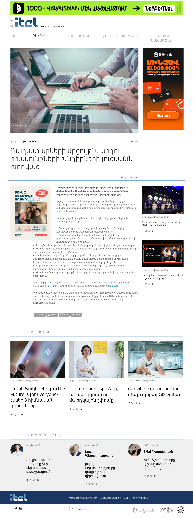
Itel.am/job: (60, 26)
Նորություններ (31, 142)
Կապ (125, 498)
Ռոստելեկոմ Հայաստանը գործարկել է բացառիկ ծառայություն (162, 277)
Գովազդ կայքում (140, 498)
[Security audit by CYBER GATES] (167, 510)
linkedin (77, 314)
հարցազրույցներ (120, 36)
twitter (53, 314)
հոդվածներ (79, 36)
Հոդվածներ (32, 381)
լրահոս (38, 36)
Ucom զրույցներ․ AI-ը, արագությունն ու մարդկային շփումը (93, 395)
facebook (40, 314)
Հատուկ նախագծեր (162, 38)
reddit (65, 314)
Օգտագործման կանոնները (83, 498)
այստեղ (52, 286)
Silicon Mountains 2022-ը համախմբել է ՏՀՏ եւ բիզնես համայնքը (162, 223)
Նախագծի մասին (110, 498)
